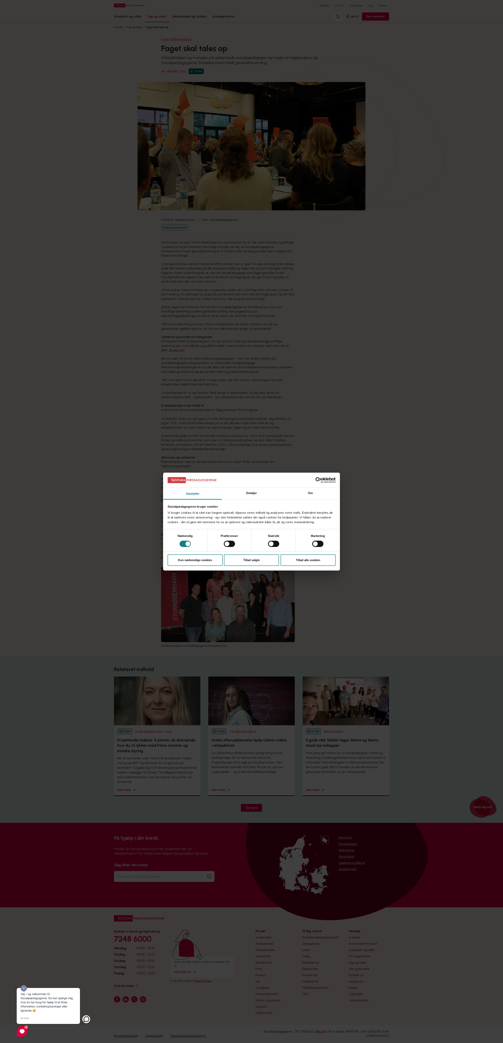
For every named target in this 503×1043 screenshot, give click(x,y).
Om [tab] (310, 493)
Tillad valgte (251, 560)
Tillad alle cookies (308, 560)
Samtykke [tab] (192, 493)
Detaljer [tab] (251, 493)
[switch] (229, 544)
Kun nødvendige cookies (195, 560)
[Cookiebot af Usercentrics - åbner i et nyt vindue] (318, 480)
